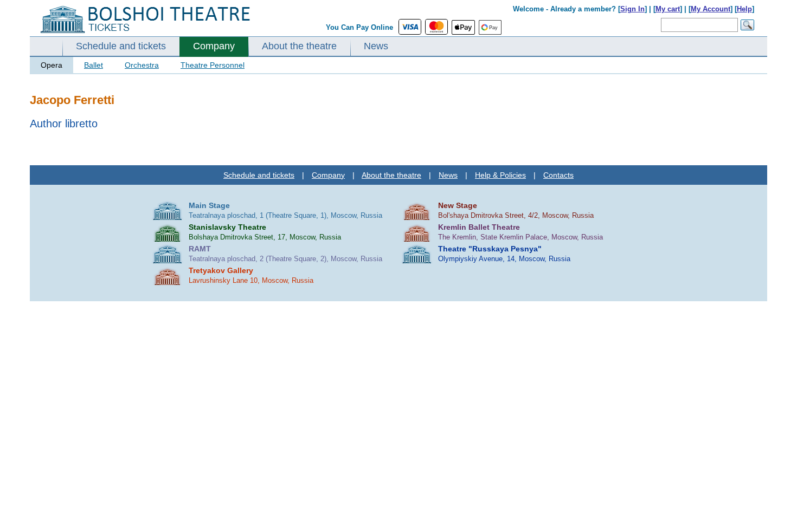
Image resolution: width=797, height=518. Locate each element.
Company (214, 46)
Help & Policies (500, 175)
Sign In (632, 9)
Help (744, 9)
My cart (667, 9)
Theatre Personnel (213, 65)
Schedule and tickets (121, 46)
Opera (51, 65)
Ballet (93, 65)
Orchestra (142, 65)
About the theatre (299, 46)
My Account (710, 9)
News (376, 46)
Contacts (558, 175)
